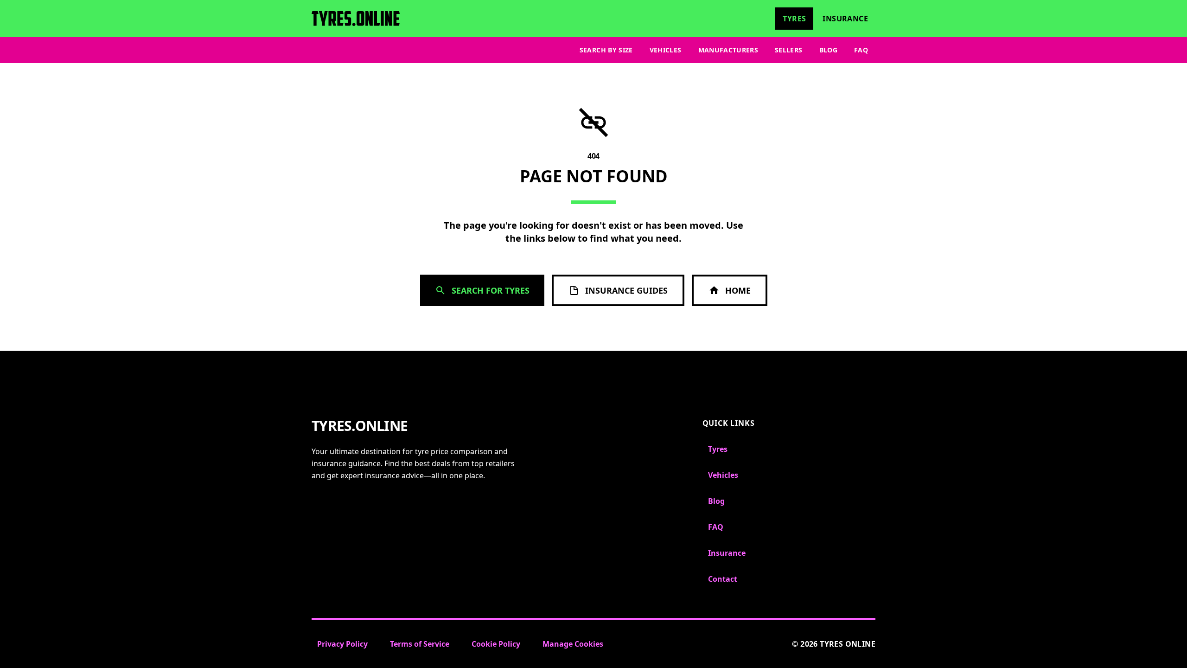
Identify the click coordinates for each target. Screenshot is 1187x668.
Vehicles (666, 49)
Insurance (845, 18)
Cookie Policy (496, 644)
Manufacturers (728, 49)
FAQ (861, 49)
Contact (722, 579)
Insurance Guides (626, 290)
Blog (828, 49)
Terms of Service (419, 644)
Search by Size (606, 49)
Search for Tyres (491, 290)
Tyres (794, 18)
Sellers (788, 49)
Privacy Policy (342, 644)
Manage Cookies (572, 644)
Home (738, 290)
